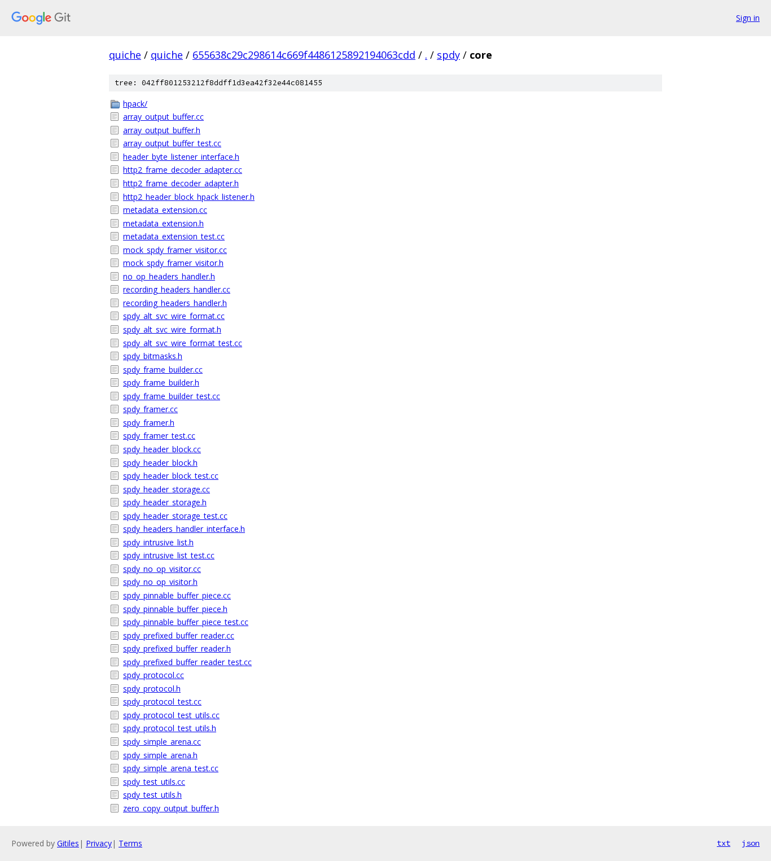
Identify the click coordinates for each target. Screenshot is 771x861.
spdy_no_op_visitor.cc (162, 568)
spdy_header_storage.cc (166, 489)
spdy (448, 55)
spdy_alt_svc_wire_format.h (172, 329)
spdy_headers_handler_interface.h (184, 528)
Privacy (99, 843)
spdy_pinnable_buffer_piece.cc (177, 595)
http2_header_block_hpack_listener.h (189, 196)
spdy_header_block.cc (162, 449)
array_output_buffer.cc (163, 116)
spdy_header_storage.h (165, 502)
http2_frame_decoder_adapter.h (181, 183)
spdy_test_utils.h (152, 794)
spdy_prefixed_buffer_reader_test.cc (187, 662)
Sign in (748, 17)
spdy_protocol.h (152, 688)
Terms (130, 843)
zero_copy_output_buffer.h (171, 808)
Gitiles (68, 843)
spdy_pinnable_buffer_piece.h (175, 609)
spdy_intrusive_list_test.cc (168, 555)
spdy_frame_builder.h (161, 382)
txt (723, 843)
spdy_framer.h (148, 422)
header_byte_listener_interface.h (181, 156)
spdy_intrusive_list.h (158, 542)
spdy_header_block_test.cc (170, 475)
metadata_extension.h (163, 223)
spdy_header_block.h (160, 462)
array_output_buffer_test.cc (172, 143)
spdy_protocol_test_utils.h (169, 728)
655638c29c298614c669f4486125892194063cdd (303, 55)
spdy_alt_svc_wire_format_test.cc (182, 343)
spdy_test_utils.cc (154, 781)
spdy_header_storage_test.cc (175, 515)
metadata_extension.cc (165, 209)
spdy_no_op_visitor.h (160, 581)
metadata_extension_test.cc (174, 236)
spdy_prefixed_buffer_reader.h (177, 648)
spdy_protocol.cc (153, 675)
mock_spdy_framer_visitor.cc (175, 249)
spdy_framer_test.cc (159, 435)
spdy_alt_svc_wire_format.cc (174, 316)
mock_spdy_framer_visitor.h (173, 262)
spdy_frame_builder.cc (163, 369)
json (751, 843)
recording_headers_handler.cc (176, 289)
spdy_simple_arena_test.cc (170, 768)
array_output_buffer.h (161, 130)
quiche (125, 55)
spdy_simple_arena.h (160, 755)
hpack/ (135, 103)
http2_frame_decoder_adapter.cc (182, 169)
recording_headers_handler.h (175, 303)
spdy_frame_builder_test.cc (171, 396)
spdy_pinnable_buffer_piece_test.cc (185, 622)
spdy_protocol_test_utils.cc (171, 715)
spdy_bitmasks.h (152, 356)
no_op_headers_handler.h (169, 276)
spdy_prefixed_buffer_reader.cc (178, 635)
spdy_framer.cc (150, 409)
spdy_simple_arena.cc (162, 741)
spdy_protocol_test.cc (162, 701)
